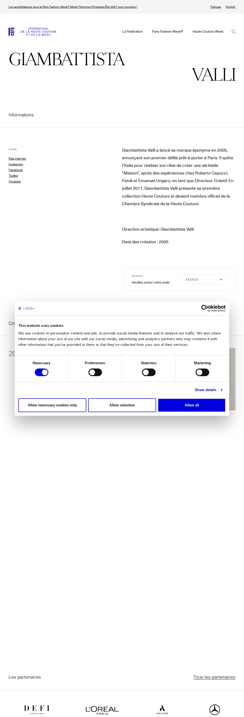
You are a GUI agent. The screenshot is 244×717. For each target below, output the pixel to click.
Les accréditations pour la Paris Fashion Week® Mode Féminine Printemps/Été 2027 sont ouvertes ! (73, 7)
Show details (205, 390)
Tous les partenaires (214, 676)
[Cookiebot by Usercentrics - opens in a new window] (205, 308)
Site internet (17, 158)
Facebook (16, 170)
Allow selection (122, 405)
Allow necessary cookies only (52, 405)
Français (215, 7)
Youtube (15, 181)
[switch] (95, 372)
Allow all (192, 405)
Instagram (16, 164)
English (230, 7)
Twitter (13, 176)
